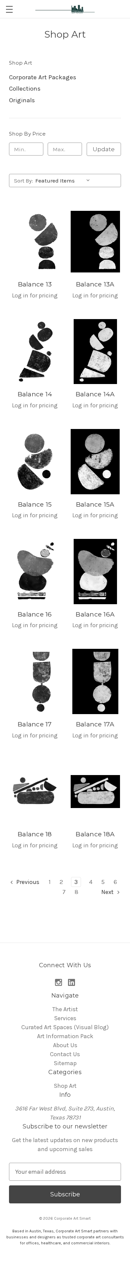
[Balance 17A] (95, 681)
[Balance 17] (35, 681)
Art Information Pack (65, 1036)
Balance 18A (95, 834)
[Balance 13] (35, 241)
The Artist (65, 1009)
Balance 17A (95, 724)
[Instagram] (58, 982)
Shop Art (65, 1085)
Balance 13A (95, 284)
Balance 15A (95, 504)
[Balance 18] (35, 791)
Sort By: (23, 180)
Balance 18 (35, 834)
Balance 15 (35, 504)
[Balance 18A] (95, 791)
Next (108, 892)
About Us (65, 1045)
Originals (22, 100)
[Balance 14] (35, 351)
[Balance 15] (35, 461)
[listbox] (64, 180)
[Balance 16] (35, 571)
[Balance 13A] (95, 241)
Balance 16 (35, 614)
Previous (27, 882)
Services (65, 1018)
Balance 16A (95, 614)
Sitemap (65, 1063)
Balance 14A (95, 394)
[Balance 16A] (95, 571)
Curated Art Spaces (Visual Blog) (65, 1027)
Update (104, 149)
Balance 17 (35, 724)
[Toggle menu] (9, 9)
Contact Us (65, 1054)
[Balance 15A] (95, 461)
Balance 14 (35, 394)
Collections (25, 88)
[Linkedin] (71, 982)
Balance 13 (35, 284)
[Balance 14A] (95, 351)
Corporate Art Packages (42, 77)
